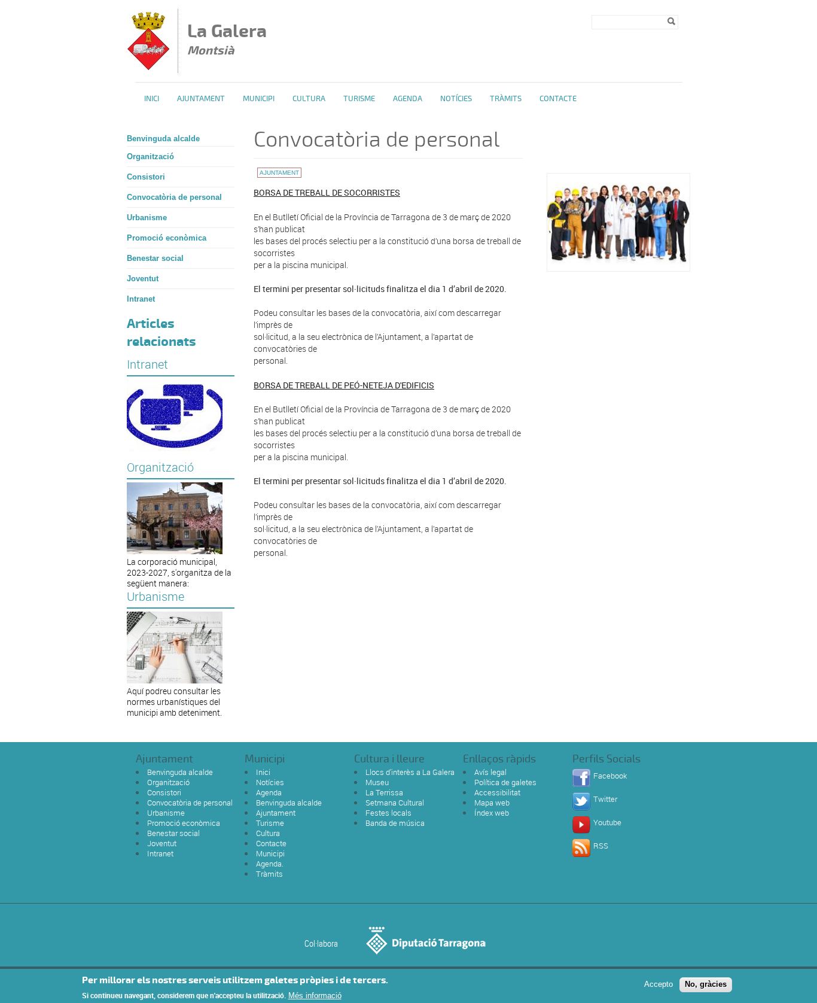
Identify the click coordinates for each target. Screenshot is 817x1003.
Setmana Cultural (394, 802)
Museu (377, 782)
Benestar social (155, 258)
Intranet (141, 298)
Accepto (658, 984)
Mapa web (492, 802)
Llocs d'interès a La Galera (410, 772)
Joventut (142, 278)
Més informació (315, 995)
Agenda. (269, 863)
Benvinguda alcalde (163, 138)
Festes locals (388, 812)
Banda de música (395, 822)
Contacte (558, 99)
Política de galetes (505, 782)
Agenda (407, 99)
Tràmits (506, 99)
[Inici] (148, 67)
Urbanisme (147, 217)
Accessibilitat (497, 792)
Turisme (359, 99)
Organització (150, 156)
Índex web (491, 812)
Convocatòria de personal (174, 197)
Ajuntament (201, 99)
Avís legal (490, 772)
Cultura (308, 99)
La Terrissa (384, 792)
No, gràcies (706, 984)
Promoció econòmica (166, 237)
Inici (151, 99)
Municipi (259, 99)
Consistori (146, 176)
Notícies (456, 99)
